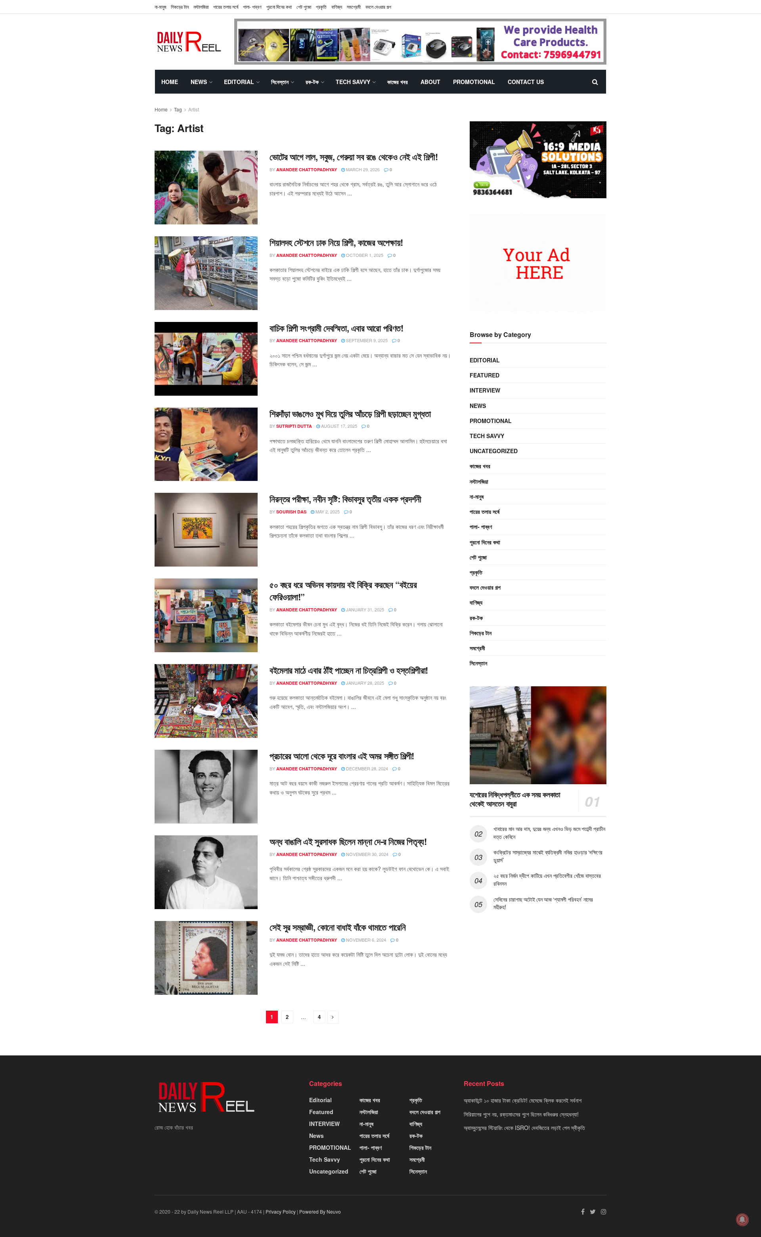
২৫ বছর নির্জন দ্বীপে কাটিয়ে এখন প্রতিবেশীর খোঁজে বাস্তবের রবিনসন (546, 879)
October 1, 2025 (364, 255)
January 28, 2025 (364, 683)
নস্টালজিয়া (200, 6)
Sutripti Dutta (294, 426)
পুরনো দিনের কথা (279, 6)
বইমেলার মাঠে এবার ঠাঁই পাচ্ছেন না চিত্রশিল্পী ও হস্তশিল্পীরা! (349, 670)
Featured (484, 375)
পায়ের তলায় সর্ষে (484, 511)
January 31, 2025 (364, 609)
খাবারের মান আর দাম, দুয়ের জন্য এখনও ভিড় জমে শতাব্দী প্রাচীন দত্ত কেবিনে (549, 833)
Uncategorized (494, 451)
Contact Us (526, 82)
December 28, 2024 (366, 768)
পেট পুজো (303, 6)
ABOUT (430, 82)
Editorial (239, 82)
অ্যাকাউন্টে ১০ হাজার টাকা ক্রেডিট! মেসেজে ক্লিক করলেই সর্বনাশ (522, 1100)
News (199, 82)
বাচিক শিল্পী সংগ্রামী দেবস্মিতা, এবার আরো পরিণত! (336, 328)
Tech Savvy (353, 82)
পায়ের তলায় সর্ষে (225, 6)
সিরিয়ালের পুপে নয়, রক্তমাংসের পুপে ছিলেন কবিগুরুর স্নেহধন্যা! (521, 1114)
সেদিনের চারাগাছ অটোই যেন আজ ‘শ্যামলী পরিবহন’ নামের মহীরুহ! (543, 903)
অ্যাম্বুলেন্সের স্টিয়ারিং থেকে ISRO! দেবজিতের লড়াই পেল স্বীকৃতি (524, 1128)
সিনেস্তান (280, 82)
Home (169, 82)
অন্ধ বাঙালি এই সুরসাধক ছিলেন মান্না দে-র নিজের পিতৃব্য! (348, 841)
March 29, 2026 (362, 169)
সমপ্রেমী (354, 6)
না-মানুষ (160, 6)
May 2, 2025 (327, 511)
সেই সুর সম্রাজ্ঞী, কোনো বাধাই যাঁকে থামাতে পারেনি (337, 927)
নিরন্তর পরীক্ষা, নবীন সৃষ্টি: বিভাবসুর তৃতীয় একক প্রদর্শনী (345, 498)
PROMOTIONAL (474, 82)
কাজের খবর (397, 82)
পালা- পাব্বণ (252, 6)
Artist (193, 109)
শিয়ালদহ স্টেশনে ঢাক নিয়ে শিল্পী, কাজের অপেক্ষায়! (336, 242)
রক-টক (312, 82)
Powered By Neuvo (320, 1211)
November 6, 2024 (365, 939)
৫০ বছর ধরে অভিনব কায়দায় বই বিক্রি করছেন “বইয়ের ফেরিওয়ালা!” (343, 590)
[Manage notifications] (742, 1219)
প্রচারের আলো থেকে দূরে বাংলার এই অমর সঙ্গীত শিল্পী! (342, 755)
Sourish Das (291, 512)
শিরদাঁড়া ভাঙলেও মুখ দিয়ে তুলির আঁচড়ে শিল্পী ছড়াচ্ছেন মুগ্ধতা (350, 413)
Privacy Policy (281, 1211)
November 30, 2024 (366, 854)
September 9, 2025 (366, 340)
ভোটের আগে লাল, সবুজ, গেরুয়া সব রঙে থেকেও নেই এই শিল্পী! (354, 156)
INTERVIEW (485, 390)
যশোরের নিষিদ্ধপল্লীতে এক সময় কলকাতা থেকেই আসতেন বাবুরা (515, 799)
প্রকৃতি (321, 6)
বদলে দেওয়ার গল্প (378, 6)
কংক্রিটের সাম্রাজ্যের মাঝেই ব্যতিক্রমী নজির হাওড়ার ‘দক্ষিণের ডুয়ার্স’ (547, 856)
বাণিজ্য (336, 6)
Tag (178, 109)
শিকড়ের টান (180, 6)
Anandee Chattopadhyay (306, 169)
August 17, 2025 (338, 426)
